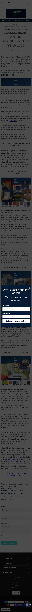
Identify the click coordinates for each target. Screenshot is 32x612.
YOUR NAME (6, 305)
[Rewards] (28, 604)
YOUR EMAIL (6, 313)
